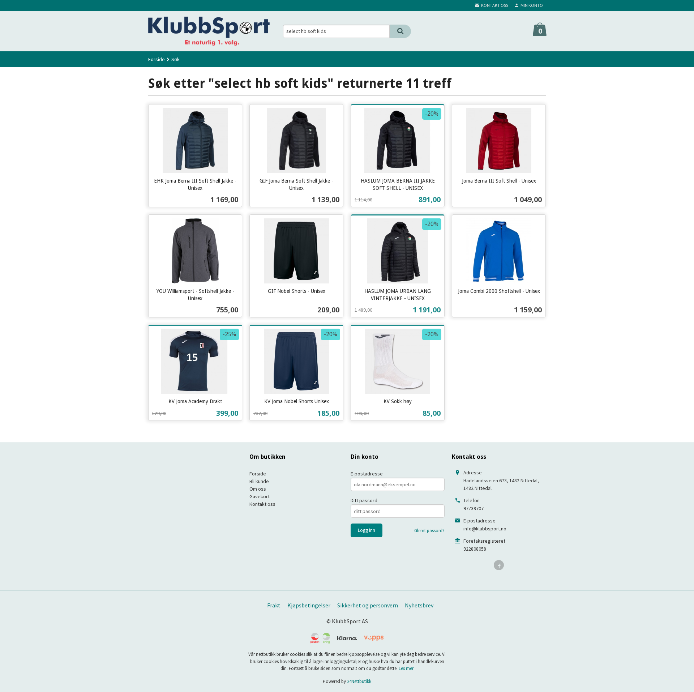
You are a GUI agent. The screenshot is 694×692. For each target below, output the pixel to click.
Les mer (406, 668)
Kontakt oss (262, 504)
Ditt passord (364, 500)
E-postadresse (367, 473)
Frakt (273, 605)
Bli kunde (259, 481)
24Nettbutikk (359, 681)
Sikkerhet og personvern (367, 605)
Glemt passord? (429, 530)
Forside (156, 59)
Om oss (257, 489)
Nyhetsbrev (419, 605)
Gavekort (259, 496)
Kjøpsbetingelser (308, 605)
